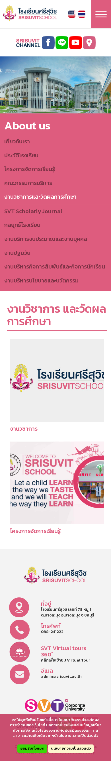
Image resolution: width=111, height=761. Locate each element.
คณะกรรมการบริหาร (28, 183)
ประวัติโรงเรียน (21, 155)
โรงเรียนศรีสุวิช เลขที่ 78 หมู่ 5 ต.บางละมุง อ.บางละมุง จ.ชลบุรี (67, 612)
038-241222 (52, 632)
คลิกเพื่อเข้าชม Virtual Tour (65, 660)
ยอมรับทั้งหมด (32, 748)
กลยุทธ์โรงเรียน (22, 225)
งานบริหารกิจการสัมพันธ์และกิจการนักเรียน (54, 266)
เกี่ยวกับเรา (17, 141)
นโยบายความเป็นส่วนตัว (71, 748)
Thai (81, 14)
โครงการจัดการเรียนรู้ (29, 169)
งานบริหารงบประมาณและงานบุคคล (45, 239)
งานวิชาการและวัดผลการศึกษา (40, 196)
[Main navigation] (101, 14)
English (71, 14)
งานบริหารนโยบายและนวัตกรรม (41, 280)
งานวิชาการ (24, 428)
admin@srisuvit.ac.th (61, 676)
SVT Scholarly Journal (33, 211)
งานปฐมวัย (17, 253)
